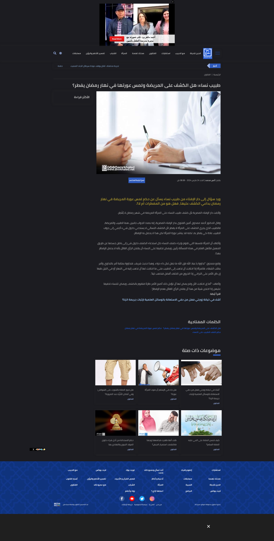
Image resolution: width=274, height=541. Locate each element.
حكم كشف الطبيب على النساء (206, 332)
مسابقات (76, 53)
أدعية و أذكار (157, 479)
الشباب (113, 53)
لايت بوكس (101, 470)
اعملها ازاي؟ (157, 491)
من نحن (159, 504)
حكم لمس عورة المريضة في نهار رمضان (143, 328)
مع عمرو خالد (100, 485)
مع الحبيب (180, 53)
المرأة (124, 53)
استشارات (165, 53)
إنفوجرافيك (186, 470)
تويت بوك (130, 470)
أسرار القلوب (72, 479)
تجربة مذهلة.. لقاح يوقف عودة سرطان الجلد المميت (78, 66)
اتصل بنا (151, 504)
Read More (117, 39)
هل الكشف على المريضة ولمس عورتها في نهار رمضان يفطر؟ (192, 328)
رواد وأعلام (130, 491)
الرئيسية (217, 75)
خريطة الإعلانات (127, 504)
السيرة (189, 485)
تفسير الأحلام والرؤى (95, 53)
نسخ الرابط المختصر (136, 180)
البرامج (189, 491)
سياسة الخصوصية (140, 504)
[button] (173, 1)
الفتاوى (152, 53)
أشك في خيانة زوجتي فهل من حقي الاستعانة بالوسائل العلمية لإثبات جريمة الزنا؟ (171, 299)
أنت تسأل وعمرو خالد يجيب (153, 471)
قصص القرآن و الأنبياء (125, 479)
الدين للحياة (195, 53)
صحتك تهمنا (138, 53)
